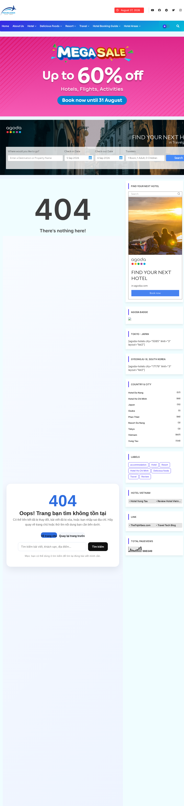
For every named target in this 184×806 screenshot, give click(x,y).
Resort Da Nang (154, 422)
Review (145, 476)
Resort (69, 25)
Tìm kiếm (98, 546)
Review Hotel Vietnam (170, 501)
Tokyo (154, 428)
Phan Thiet (154, 416)
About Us (18, 25)
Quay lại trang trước (72, 535)
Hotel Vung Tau (139, 501)
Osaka (154, 410)
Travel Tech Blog (167, 525)
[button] (177, 26)
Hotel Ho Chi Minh (154, 398)
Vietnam (154, 434)
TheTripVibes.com (140, 525)
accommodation (138, 464)
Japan (154, 404)
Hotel (30, 25)
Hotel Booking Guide (105, 25)
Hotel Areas (131, 25)
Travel (83, 25)
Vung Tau (154, 440)
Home (5, 25)
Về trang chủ (49, 535)
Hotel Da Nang (154, 392)
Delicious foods (49, 25)
